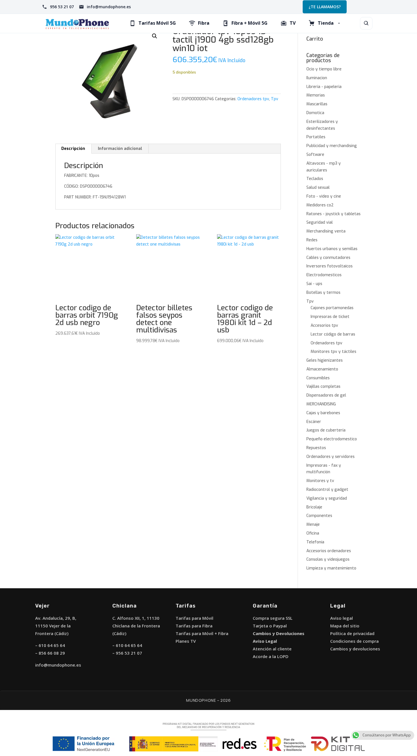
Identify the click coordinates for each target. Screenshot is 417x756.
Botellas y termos (323, 292)
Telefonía (315, 542)
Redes (311, 240)
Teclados (314, 178)
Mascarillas (316, 104)
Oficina (312, 533)
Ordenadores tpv (253, 99)
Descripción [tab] (73, 148)
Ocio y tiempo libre (324, 69)
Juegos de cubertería (326, 430)
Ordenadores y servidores (330, 456)
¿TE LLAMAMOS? (325, 6)
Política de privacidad (352, 633)
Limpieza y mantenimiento (331, 568)
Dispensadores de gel (326, 395)
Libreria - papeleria (324, 86)
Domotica (315, 113)
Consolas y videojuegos (327, 559)
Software (315, 154)
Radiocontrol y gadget (327, 489)
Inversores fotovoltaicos (329, 266)
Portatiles (315, 137)
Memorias (315, 95)
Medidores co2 (320, 205)
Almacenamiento (322, 369)
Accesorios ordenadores (328, 551)
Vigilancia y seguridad (326, 498)
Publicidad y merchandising (331, 145)
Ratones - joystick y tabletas (333, 214)
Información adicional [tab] (120, 148)
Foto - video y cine (323, 196)
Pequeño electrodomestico (331, 439)
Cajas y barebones (323, 413)
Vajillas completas (323, 386)
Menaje (313, 524)
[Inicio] (77, 23)
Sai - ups (314, 283)
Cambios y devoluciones (355, 649)
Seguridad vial (319, 222)
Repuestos (316, 448)
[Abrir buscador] (366, 23)
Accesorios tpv (324, 325)
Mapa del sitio (344, 626)
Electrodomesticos (324, 275)
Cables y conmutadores (328, 257)
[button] (154, 36)
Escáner (313, 421)
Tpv (274, 99)
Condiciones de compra (354, 641)
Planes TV (186, 641)
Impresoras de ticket (330, 316)
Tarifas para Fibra (194, 626)
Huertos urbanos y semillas (331, 249)
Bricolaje (314, 507)
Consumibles (318, 378)
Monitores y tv (320, 480)
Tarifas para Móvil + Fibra (202, 633)
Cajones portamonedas (332, 308)
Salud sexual (318, 187)
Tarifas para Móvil (194, 618)
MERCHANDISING (321, 404)
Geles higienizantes (324, 360)
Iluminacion (316, 78)
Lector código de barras (333, 334)
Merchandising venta (326, 231)
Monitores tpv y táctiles (333, 351)
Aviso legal (341, 618)
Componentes (319, 515)
